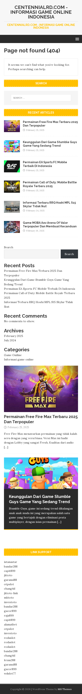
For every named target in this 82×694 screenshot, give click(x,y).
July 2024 (10, 340)
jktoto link (11, 593)
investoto (10, 602)
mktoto (9, 597)
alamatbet (10, 624)
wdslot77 (10, 673)
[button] (76, 39)
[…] (6, 447)
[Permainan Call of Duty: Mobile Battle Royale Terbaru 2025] (12, 190)
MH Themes (65, 689)
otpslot (9, 584)
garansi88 (10, 580)
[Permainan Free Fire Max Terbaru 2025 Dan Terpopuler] (12, 130)
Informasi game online (19, 359)
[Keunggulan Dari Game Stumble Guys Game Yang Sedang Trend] (12, 150)
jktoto (8, 575)
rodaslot (9, 638)
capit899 (9, 571)
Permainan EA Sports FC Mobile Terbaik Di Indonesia (39, 289)
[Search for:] (41, 97)
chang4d (9, 588)
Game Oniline (13, 355)
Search (8, 247)
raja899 (9, 615)
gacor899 (10, 611)
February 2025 (13, 336)
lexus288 (9, 660)
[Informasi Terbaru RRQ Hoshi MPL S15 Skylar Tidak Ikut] (12, 210)
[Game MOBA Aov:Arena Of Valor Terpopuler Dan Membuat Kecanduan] (12, 230)
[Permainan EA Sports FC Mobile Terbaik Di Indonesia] (12, 170)
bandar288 (11, 566)
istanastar (10, 562)
